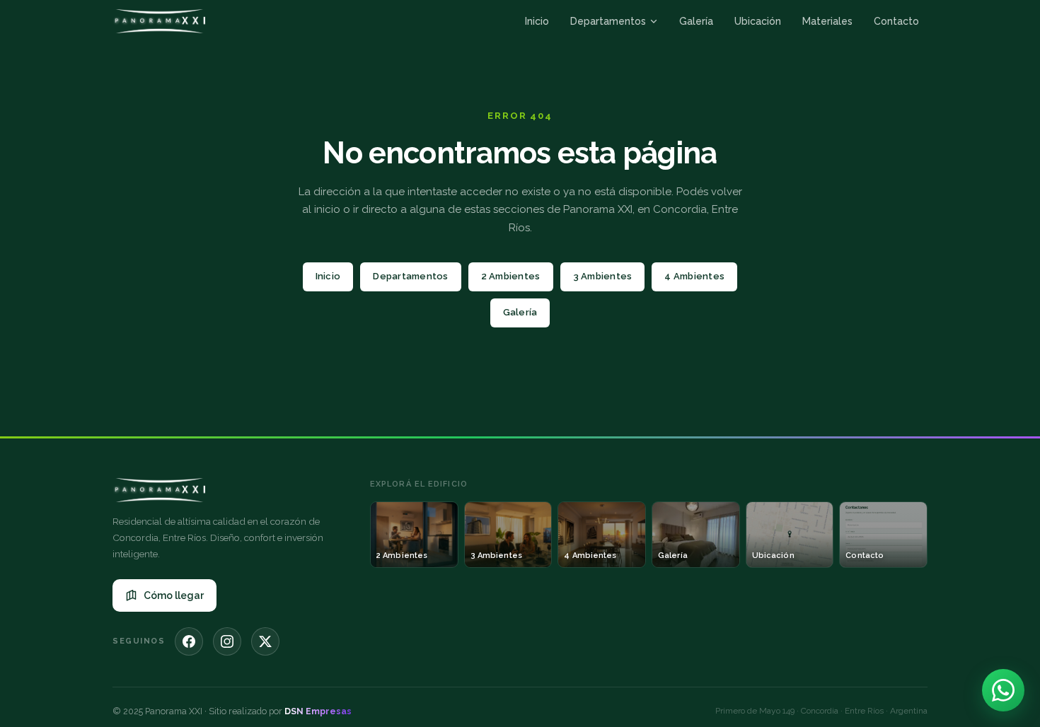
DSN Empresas (318, 711)
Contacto (896, 21)
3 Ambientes (602, 276)
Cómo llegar (174, 595)
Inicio (537, 21)
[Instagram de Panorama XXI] (227, 641)
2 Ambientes (511, 276)
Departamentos (608, 21)
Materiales (827, 21)
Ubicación (757, 21)
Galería (696, 21)
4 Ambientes (694, 276)
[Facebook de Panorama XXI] (189, 641)
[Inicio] (158, 21)
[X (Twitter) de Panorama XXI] (265, 641)
